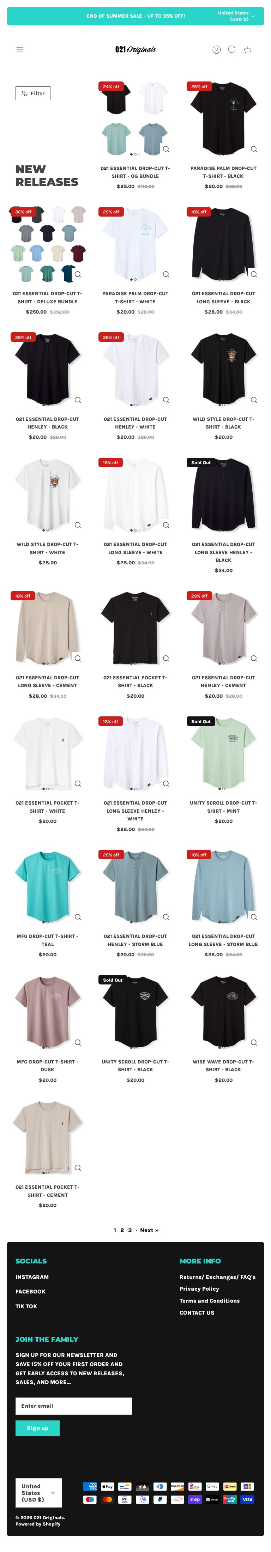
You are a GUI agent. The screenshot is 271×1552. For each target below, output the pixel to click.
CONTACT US (197, 1312)
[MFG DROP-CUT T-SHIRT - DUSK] (47, 1011)
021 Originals (49, 1517)
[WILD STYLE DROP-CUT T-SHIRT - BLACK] (223, 369)
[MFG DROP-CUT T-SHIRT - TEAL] (47, 886)
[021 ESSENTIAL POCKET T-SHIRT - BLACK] (135, 628)
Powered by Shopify (38, 1524)
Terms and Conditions (210, 1300)
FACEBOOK (31, 1291)
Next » (149, 1230)
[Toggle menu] (23, 50)
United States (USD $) (233, 16)
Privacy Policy (199, 1288)
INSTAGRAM (32, 1277)
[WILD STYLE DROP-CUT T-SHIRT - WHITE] (47, 494)
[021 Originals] (135, 49)
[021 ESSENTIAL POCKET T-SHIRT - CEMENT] (47, 1137)
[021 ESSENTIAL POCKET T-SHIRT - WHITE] (47, 753)
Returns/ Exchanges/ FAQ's (217, 1277)
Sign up (37, 1428)
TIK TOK (26, 1306)
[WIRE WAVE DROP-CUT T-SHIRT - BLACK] (223, 1011)
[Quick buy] (166, 149)
